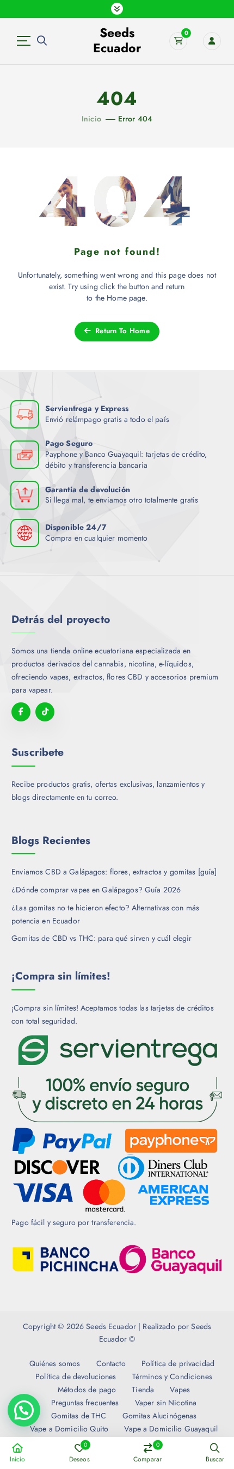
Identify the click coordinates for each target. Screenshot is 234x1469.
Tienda (143, 1389)
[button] (24, 1410)
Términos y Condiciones (172, 1376)
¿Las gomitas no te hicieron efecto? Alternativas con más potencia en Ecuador (105, 914)
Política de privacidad (177, 1363)
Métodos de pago (87, 1389)
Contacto (111, 1363)
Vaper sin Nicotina (165, 1402)
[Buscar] (42, 41)
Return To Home (121, 331)
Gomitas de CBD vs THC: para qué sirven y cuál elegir (101, 938)
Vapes (180, 1389)
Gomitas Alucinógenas (159, 1415)
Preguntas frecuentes (85, 1402)
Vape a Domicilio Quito (69, 1428)
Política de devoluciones (75, 1376)
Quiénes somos (54, 1363)
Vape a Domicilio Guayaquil (171, 1428)
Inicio (91, 118)
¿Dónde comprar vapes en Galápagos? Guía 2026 (96, 889)
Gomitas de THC (79, 1415)
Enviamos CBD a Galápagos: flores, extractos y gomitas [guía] (114, 871)
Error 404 (135, 118)
